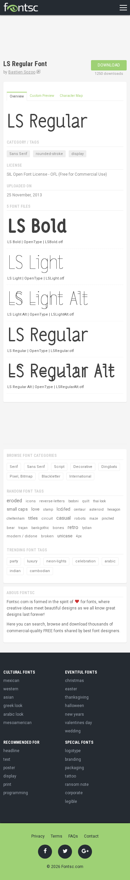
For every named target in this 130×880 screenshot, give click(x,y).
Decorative (82, 467)
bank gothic (40, 528)
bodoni (73, 501)
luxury (32, 561)
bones (58, 528)
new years (74, 714)
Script (59, 467)
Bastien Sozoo (21, 72)
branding (73, 759)
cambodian (40, 571)
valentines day (78, 722)
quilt (85, 501)
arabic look (13, 714)
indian (15, 571)
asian (8, 697)
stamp (48, 509)
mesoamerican (17, 722)
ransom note (77, 784)
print (7, 784)
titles (33, 518)
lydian (87, 528)
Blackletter (51, 476)
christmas (74, 680)
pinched (108, 518)
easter (71, 689)
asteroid (96, 509)
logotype (73, 750)
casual (63, 518)
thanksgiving (77, 697)
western (10, 689)
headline (11, 750)
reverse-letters (52, 501)
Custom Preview (42, 96)
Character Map (71, 96)
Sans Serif (18, 154)
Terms (56, 836)
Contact (91, 836)
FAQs (73, 836)
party (14, 561)
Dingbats (109, 467)
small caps (17, 509)
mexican (11, 680)
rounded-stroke (49, 154)
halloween (74, 705)
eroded (14, 501)
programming (15, 792)
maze (93, 518)
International (80, 476)
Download (109, 65)
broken (47, 536)
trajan (23, 528)
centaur (80, 509)
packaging (74, 767)
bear (11, 528)
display (77, 154)
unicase (64, 535)
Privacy (38, 836)
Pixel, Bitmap (21, 476)
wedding (73, 731)
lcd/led (63, 509)
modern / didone (22, 536)
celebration (85, 561)
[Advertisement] (56, 38)
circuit (47, 518)
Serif (14, 467)
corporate (74, 792)
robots (80, 518)
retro (73, 527)
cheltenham (16, 518)
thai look (99, 501)
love (35, 509)
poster (9, 767)
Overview (17, 96)
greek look (12, 705)
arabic (110, 561)
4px (79, 536)
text (6, 759)
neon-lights (56, 561)
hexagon (113, 509)
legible (71, 801)
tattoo (70, 776)
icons (31, 501)
